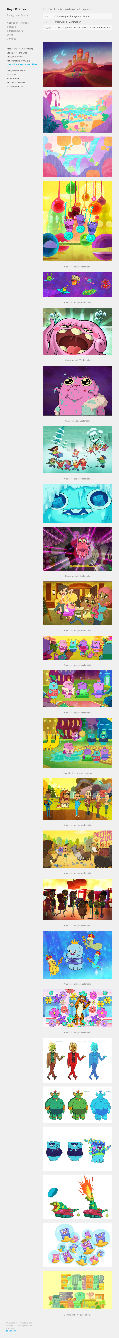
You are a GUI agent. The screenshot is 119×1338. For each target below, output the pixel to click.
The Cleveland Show (16, 82)
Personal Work (15, 30)
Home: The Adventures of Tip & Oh (22, 65)
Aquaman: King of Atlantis (18, 60)
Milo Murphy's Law (15, 86)
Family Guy (11, 74)
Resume (11, 27)
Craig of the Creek (15, 56)
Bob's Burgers (13, 78)
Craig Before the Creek (17, 52)
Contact (11, 38)
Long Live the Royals (16, 70)
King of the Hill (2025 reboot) (20, 48)
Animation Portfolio (18, 22)
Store (10, 35)
